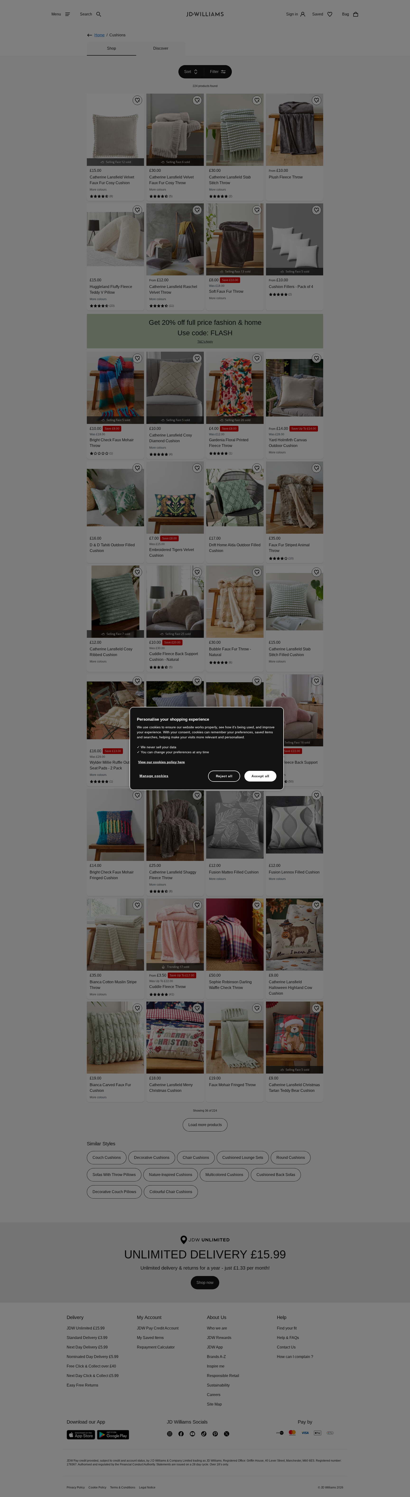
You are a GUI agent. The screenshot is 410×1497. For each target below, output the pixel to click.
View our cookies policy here (161, 764)
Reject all (224, 778)
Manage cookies (154, 778)
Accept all (260, 778)
